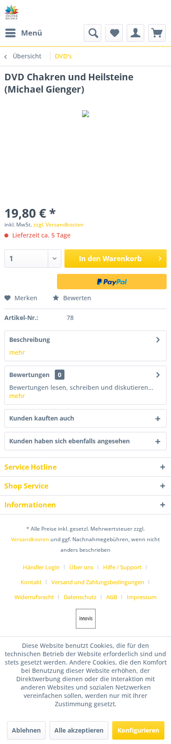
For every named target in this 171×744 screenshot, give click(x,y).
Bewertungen (29, 374)
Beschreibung (29, 339)
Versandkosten (30, 539)
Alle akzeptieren (78, 730)
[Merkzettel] (114, 33)
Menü (31, 33)
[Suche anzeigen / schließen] (92, 33)
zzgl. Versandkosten (58, 224)
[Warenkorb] (157, 33)
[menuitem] (23, 33)
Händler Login (41, 567)
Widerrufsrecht (34, 597)
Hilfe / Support (122, 567)
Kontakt (31, 582)
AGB (111, 597)
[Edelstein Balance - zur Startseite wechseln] (11, 12)
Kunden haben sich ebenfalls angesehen (69, 441)
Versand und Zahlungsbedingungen (97, 582)
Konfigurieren (138, 730)
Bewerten (76, 298)
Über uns (81, 567)
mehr (17, 352)
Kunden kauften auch (41, 418)
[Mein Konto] (135, 33)
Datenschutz (80, 597)
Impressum (142, 597)
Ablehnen (26, 730)
